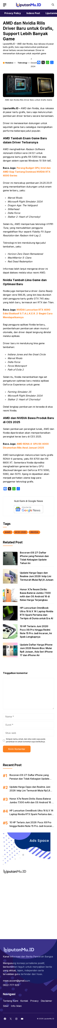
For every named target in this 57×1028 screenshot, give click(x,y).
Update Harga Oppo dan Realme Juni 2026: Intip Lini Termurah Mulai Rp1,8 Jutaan (36, 576)
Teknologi (22, 63)
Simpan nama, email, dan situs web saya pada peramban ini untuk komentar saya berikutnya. (25, 740)
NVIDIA (35, 532)
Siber (6, 1005)
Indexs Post (33, 13)
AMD (8, 532)
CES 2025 (21, 532)
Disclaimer (46, 1000)
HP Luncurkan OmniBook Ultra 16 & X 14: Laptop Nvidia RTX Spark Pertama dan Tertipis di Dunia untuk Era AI (32, 814)
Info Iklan (16, 1005)
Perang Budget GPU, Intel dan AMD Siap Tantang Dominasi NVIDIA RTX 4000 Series (27, 171)
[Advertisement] (28, 904)
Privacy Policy (12, 13)
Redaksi (9, 63)
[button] (53, 5)
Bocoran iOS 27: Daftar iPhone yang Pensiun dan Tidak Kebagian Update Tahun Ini (29, 779)
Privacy (34, 1000)
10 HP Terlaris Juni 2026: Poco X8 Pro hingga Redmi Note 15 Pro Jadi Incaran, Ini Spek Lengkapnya (31, 826)
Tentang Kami (10, 1000)
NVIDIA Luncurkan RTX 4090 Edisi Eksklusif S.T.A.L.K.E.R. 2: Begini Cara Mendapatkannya (27, 313)
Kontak (24, 1000)
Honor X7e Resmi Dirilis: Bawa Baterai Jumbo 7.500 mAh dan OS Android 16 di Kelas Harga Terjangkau (32, 802)
